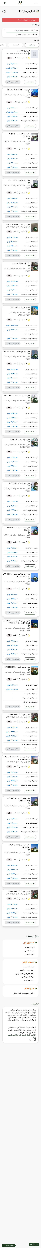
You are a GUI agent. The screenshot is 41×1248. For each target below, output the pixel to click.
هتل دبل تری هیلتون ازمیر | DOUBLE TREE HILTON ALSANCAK (17, 622)
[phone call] (4, 2)
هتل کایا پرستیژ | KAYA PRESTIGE (17, 395)
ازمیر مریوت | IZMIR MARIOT (19, 714)
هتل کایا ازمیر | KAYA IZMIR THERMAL (19, 846)
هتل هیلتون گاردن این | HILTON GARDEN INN (18, 799)
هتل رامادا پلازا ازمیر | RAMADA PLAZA (18, 529)
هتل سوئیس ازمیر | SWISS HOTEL (17, 667)
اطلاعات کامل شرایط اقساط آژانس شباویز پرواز (22, 1036)
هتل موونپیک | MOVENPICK (19, 483)
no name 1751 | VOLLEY (20, 263)
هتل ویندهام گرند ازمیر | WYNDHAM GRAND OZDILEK (16, 575)
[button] (34, 1244)
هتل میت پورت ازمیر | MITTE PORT (16, 351)
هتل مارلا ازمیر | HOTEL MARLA (18, 224)
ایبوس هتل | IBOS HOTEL (20, 307)
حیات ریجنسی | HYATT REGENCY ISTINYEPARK (17, 758)
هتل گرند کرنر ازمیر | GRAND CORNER (19, 135)
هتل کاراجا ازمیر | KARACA (20, 439)
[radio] (38, 43)
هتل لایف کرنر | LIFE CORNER (18, 180)
